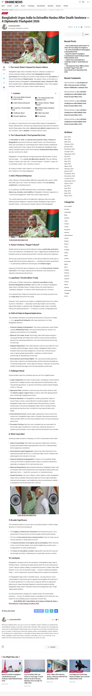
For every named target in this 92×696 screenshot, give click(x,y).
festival (66, 241)
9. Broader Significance (19, 116)
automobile (67, 212)
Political (66, 273)
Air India (66, 209)
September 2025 (69, 154)
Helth (66, 255)
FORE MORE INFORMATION (18, 240)
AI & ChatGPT (68, 206)
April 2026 (67, 142)
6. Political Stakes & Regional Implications (44, 109)
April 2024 (67, 193)
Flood (66, 247)
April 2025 (67, 164)
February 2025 (69, 169)
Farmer (66, 238)
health (66, 252)
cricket (66, 226)
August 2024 (68, 183)
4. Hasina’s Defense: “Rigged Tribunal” (44, 104)
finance (66, 244)
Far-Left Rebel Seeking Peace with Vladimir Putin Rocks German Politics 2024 (75, 94)
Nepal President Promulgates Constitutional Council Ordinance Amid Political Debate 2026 (76, 56)
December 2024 (69, 173)
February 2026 (69, 144)
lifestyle (66, 270)
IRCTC (66, 267)
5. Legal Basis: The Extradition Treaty (21, 109)
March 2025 (68, 166)
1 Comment (52, 647)
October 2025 (68, 151)
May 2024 (67, 191)
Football (66, 249)
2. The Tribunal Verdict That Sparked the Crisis (44, 98)
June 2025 (67, 159)
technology (67, 290)
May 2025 (67, 161)
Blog (65, 215)
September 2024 (69, 181)
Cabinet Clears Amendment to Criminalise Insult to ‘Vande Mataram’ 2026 (76, 62)
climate (66, 223)
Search (86, 34)
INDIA (66, 264)
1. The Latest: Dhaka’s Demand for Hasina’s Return (21, 98)
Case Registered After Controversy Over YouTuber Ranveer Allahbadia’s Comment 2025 (76, 85)
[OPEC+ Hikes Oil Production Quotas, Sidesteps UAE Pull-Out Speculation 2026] (57, 666)
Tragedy (66, 293)
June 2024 (67, 188)
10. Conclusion (41, 116)
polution (66, 275)
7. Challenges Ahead (18, 113)
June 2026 (67, 137)
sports (66, 284)
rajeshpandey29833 (14, 25)
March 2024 (68, 196)
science (66, 281)
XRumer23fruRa (69, 83)
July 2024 (67, 186)
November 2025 (69, 149)
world (5, 13)
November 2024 (69, 176)
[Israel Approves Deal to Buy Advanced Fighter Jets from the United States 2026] (79, 666)
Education (67, 229)
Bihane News (13, 2)
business (66, 218)
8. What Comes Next (43, 113)
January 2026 (68, 147)
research (66, 278)
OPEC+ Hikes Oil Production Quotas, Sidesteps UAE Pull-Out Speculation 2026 (57, 677)
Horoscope (67, 261)
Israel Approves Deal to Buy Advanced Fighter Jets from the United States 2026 (79, 677)
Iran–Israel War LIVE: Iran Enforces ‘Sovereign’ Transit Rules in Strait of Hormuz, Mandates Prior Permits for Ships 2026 (33, 679)
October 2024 (68, 178)
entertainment (68, 235)
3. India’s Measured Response (21, 103)
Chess (66, 221)
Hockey (66, 258)
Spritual (66, 287)
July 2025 (67, 156)
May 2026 (67, 139)
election (66, 232)
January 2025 (68, 171)
